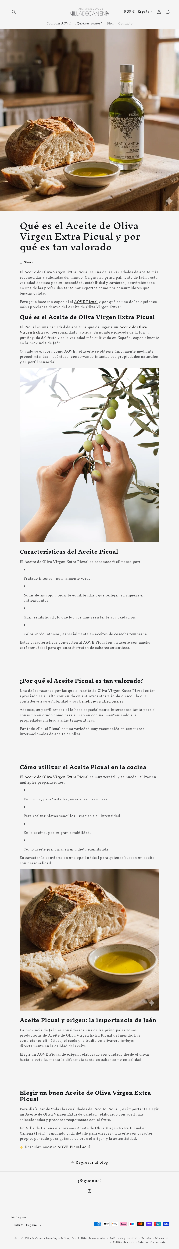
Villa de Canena (35, 1238)
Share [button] (28, 262)
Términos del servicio (155, 1238)
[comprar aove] (89, 777)
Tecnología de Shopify (60, 1238)
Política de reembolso (92, 1238)
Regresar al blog (92, 1162)
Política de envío (123, 1242)
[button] (14, 12)
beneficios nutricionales (101, 701)
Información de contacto (153, 1242)
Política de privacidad (123, 1238)
